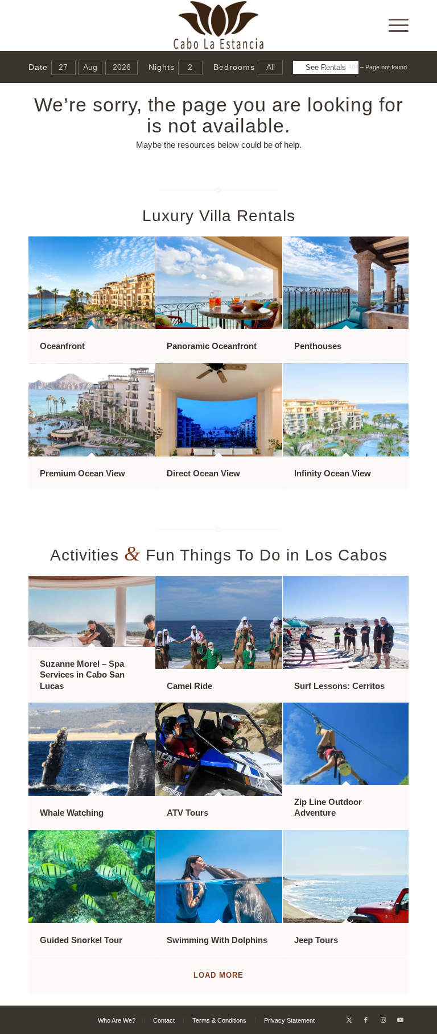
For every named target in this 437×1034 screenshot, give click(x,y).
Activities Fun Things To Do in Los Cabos (218, 555)
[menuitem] (393, 25)
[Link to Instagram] (382, 1019)
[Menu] (393, 25)
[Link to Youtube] (400, 1019)
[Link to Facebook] (365, 1019)
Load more (218, 975)
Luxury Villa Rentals (218, 216)
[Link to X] (348, 1019)
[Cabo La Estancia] (219, 25)
